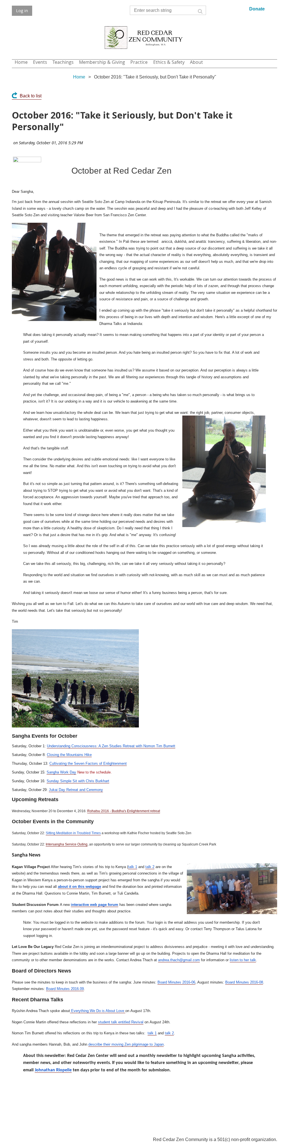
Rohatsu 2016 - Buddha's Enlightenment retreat (123, 811)
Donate (257, 8)
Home (79, 77)
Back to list (30, 95)
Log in (22, 10)
